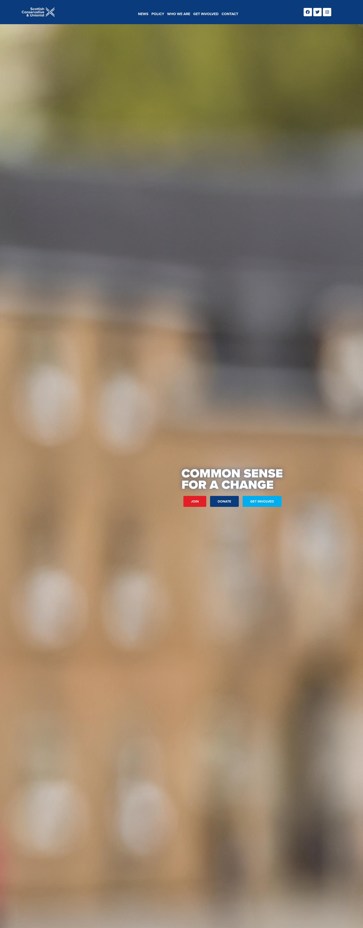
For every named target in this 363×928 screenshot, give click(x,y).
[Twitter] (317, 12)
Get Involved (206, 14)
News (143, 14)
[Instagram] (327, 12)
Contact (230, 14)
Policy (157, 14)
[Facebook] (308, 12)
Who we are (178, 14)
